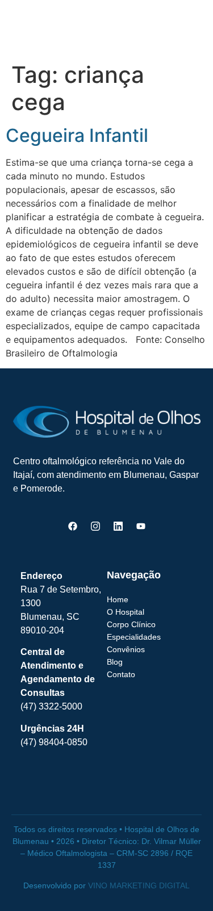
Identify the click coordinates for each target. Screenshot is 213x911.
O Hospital (125, 612)
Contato (121, 674)
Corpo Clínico (131, 624)
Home (117, 599)
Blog (115, 662)
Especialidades (134, 637)
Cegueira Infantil (77, 135)
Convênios (126, 649)
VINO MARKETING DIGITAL (139, 885)
